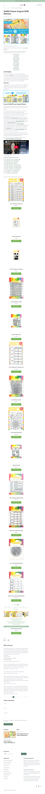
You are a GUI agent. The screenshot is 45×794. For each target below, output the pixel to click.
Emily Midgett (16, 64)
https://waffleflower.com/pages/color (14, 138)
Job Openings (6, 774)
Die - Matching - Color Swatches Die (14, 167)
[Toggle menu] (4, 5)
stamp (12, 117)
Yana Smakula (16, 65)
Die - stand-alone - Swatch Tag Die (14, 166)
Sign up (23, 753)
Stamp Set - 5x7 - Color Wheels (12, 160)
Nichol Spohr (16, 61)
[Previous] (5, 697)
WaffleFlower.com (13, 790)
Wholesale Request (8, 773)
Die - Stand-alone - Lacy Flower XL (14, 168)
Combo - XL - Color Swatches (13, 170)
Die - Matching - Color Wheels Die (13, 164)
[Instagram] (41, 786)
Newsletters (6, 769)
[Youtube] (39, 786)
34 (24, 697)
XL (11, 135)
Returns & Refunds (7, 762)
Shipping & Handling (8, 760)
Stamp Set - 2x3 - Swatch (11, 163)
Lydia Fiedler (16, 67)
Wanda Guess (16, 60)
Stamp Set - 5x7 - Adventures (12, 161)
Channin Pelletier (16, 58)
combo (16, 117)
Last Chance (29, 776)
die (14, 117)
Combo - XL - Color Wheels (12, 171)
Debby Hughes (16, 62)
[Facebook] (36, 786)
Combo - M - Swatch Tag (12, 173)
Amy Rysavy (16, 57)
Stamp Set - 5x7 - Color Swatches (13, 159)
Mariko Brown (16, 68)
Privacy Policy (6, 767)
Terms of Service (7, 764)
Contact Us (6, 778)
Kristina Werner (16, 69)
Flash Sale (33, 771)
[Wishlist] (39, 5)
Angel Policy (6, 765)
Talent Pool (6, 776)
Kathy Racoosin (16, 54)
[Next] (27, 697)
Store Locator (6, 771)
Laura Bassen (16, 55)
